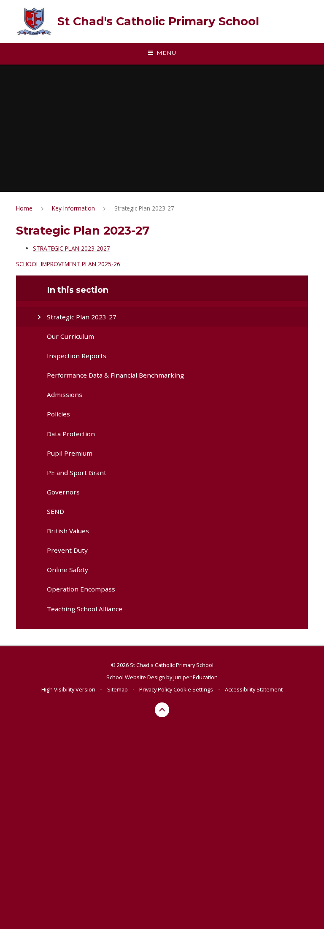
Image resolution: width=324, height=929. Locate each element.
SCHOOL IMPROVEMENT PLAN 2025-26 (68, 264)
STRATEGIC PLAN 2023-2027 (71, 248)
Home (24, 208)
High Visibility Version (68, 689)
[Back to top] (162, 709)
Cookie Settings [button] (193, 689)
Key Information (73, 208)
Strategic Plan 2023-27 (144, 208)
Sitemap (117, 689)
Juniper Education (195, 677)
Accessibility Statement (254, 689)
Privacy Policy (155, 689)
